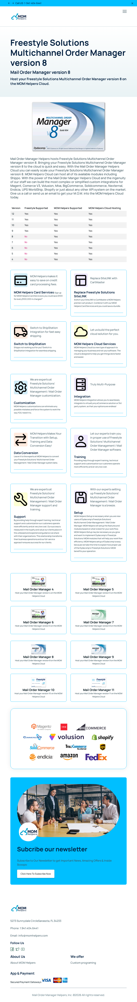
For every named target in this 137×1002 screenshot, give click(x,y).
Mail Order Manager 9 (98, 657)
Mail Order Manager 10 (38, 690)
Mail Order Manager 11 (98, 690)
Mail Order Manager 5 (98, 589)
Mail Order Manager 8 (38, 657)
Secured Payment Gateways (25, 982)
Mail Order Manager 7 (99, 622)
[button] (9, 3)
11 (13, 219)
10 (13, 225)
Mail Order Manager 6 (38, 622)
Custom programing (83, 963)
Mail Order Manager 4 (38, 589)
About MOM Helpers (22, 963)
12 (13, 213)
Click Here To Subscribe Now (36, 873)
